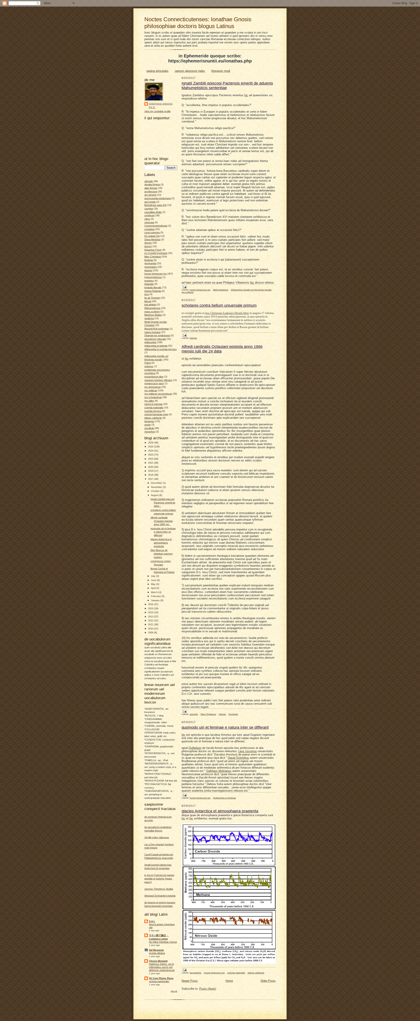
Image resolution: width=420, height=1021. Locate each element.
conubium (149, 229)
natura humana (152, 332)
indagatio (149, 284)
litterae (147, 301)
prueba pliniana (157, 953)
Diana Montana (152, 239)
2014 (151, 612)
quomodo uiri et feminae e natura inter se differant (163, 532)
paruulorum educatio (155, 339)
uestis (147, 424)
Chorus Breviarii (158, 961)
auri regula (150, 201)
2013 (151, 616)
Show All (174, 991)
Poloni (147, 363)
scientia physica (152, 411)
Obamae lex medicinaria (157, 335)
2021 (151, 462)
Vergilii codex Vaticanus (156, 837)
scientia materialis (153, 407)
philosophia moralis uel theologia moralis (251, 290)
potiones (148, 366)
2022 (151, 458)
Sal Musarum (156, 950)
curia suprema (152, 232)
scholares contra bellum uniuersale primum (219, 305)
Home (229, 980)
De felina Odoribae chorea (163, 942)
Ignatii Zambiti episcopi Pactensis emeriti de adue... (162, 502)
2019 (151, 471)
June (154, 580)
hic (246, 95)
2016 (151, 604)
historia (148, 270)
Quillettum (195, 748)
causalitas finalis (153, 212)
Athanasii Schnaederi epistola (159, 895)
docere (148, 242)
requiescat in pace (154, 383)
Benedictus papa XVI (155, 205)
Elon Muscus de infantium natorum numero (161, 553)
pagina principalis (157, 71)
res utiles (149, 400)
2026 (151, 442)
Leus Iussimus (247, 751)
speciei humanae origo (156, 414)
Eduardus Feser (153, 249)
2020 (151, 467)
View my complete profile (157, 111)
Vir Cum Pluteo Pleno (161, 978)
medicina (149, 318)
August (155, 495)
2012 (151, 620)
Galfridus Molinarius (218, 771)
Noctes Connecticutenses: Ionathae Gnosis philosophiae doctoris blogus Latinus (197, 22)
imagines (149, 280)
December (157, 483)
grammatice (150, 267)
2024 (151, 450)
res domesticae (152, 387)
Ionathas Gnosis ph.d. (161, 105)
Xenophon (149, 431)
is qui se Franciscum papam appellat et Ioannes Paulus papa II (159, 878)
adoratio (148, 181)
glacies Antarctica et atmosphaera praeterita (161, 542)
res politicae (150, 390)
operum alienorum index (190, 71)
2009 (151, 632)
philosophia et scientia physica (160, 349)
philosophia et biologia (155, 345)
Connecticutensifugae (155, 225)
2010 (151, 628)
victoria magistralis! (159, 981)
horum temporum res (155, 273)
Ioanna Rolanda (152, 291)
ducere (148, 246)
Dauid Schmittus (238, 757)
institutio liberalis (152, 287)
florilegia (148, 260)
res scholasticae (153, 397)
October (155, 491)
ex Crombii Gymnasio (155, 253)
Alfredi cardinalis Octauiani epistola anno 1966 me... (161, 521)
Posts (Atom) (207, 988)
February (156, 596)
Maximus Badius (153, 315)
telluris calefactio (153, 418)
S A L (152, 921)
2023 (151, 454)
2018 (151, 474)
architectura (150, 191)
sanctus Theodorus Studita (158, 889)
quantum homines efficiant (158, 380)
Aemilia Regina (152, 184)
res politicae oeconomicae (158, 393)
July (153, 576)
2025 (151, 446)
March (154, 592)
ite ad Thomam (152, 297)
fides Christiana (152, 256)
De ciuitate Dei (152, 236)
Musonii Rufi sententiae (156, 328)
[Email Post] (184, 287)
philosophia (150, 342)
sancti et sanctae (153, 404)
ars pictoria (150, 194)
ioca (146, 294)
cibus (147, 219)
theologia (149, 421)
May (153, 584)
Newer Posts (190, 980)
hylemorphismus (153, 277)
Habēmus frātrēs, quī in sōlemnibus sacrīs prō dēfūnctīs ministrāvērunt (162, 967)
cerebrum (149, 215)
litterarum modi (220, 71)
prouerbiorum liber (154, 376)
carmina (148, 208)
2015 (151, 608)
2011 (151, 624)
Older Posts (268, 980)
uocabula (149, 428)
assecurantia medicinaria (157, 198)
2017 (151, 479)
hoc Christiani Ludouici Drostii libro (227, 313)
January (155, 600)
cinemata (149, 222)
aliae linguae (150, 188)
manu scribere (152, 311)
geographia (150, 263)
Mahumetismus (152, 308)
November (157, 487)
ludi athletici (150, 304)
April (153, 588)
